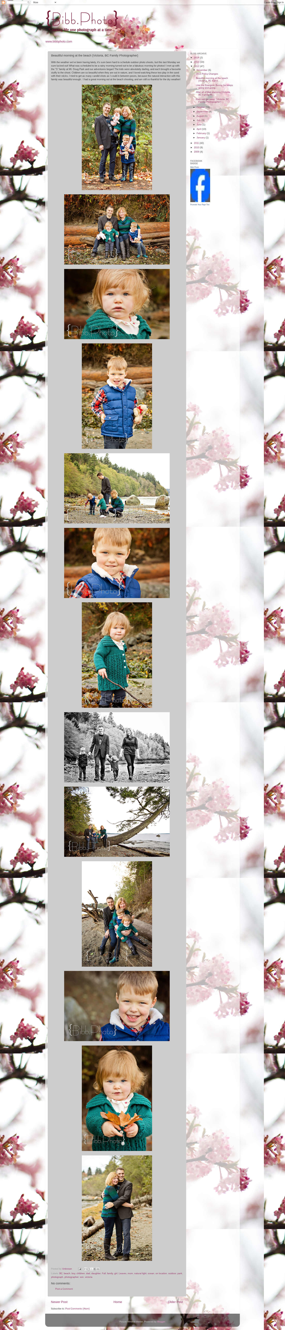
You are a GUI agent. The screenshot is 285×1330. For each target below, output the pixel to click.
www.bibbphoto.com (59, 41)
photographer (71, 1277)
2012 (197, 66)
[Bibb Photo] (200, 201)
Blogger (161, 1321)
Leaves (122, 1273)
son (82, 1277)
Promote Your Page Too (199, 205)
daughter (96, 1273)
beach (67, 1273)
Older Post (175, 1302)
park (179, 1273)
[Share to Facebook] (94, 1269)
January (201, 137)
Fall (104, 1273)
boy (73, 1273)
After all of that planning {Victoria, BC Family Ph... (213, 93)
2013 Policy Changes (207, 74)
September (203, 111)
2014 (197, 57)
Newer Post (59, 1302)
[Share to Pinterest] (98, 1269)
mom (130, 1273)
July (199, 120)
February (202, 133)
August (201, 116)
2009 (197, 152)
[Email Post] (79, 1269)
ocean (151, 1273)
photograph (57, 1277)
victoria (88, 1277)
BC (61, 1273)
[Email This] (85, 1269)
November (202, 70)
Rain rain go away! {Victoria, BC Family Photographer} (212, 100)
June (199, 124)
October (201, 107)
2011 (197, 143)
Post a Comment (64, 1289)
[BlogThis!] (88, 1269)
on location (161, 1273)
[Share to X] (91, 1269)
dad (88, 1273)
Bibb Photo (194, 167)
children (81, 1273)
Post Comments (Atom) (77, 1308)
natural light (140, 1273)
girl (115, 1273)
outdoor (172, 1273)
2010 (197, 147)
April (199, 129)
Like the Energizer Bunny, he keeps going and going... (214, 86)
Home (117, 1302)
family (110, 1273)
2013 (197, 62)
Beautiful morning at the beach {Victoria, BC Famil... (212, 79)
